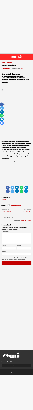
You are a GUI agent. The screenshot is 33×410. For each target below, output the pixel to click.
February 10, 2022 (16, 68)
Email (19, 245)
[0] (2, 104)
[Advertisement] (16, 10)
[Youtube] (11, 362)
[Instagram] (4, 362)
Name (4, 245)
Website (4, 251)
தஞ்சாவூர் (4, 199)
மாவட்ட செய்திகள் (6, 212)
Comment (5, 231)
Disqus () (29, 220)
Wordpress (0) (17, 220)
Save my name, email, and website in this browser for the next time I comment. (14, 258)
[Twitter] (7, 362)
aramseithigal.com (6, 68)
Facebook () (24, 220)
